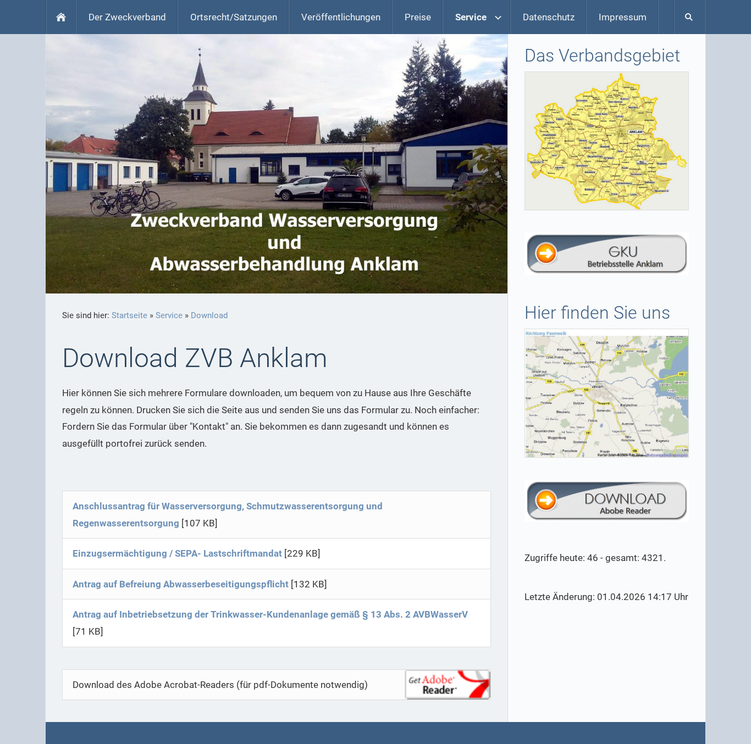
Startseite (129, 315)
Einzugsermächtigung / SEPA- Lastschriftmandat (177, 553)
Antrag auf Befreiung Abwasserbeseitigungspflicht (181, 584)
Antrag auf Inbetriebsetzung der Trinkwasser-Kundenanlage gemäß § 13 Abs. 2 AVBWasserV (270, 614)
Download (209, 315)
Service (169, 315)
